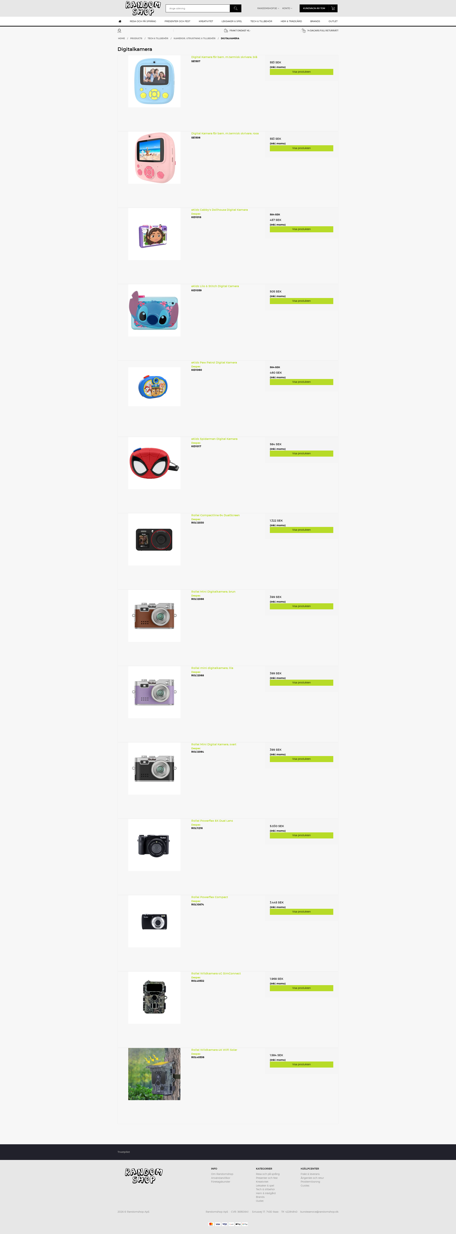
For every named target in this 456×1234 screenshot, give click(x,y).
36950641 (242, 1211)
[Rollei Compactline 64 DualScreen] (154, 550)
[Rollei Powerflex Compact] (154, 932)
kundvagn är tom (314, 8)
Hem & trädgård (291, 21)
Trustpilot (124, 1152)
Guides (305, 1185)
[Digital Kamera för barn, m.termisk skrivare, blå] (154, 92)
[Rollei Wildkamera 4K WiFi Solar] (154, 1084)
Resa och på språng (143, 21)
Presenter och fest (177, 21)
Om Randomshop (222, 1173)
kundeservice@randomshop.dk (319, 1211)
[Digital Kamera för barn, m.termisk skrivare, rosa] (154, 168)
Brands (315, 21)
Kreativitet (206, 21)
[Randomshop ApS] (143, 8)
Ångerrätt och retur (312, 1177)
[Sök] (235, 8)
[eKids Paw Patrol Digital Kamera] (154, 397)
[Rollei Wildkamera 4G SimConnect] (154, 1008)
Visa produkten (301, 71)
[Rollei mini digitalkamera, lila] (154, 702)
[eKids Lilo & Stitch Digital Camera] (154, 321)
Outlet (333, 21)
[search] (198, 8)
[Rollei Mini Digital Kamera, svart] (154, 779)
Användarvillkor (220, 1177)
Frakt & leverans (310, 1173)
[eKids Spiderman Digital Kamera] (154, 473)
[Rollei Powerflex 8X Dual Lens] (154, 855)
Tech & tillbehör (261, 21)
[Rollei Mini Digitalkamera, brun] (154, 626)
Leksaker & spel (232, 21)
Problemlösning (310, 1181)
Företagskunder (220, 1181)
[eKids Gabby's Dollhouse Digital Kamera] (154, 244)
